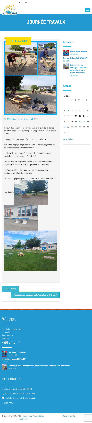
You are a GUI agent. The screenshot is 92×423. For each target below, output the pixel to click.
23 (65, 127)
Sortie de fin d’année (78, 51)
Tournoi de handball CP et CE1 (75, 58)
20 (80, 121)
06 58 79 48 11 (9, 402)
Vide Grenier (11, 288)
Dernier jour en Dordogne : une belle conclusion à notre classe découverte (78, 69)
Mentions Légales (69, 416)
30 (64, 132)
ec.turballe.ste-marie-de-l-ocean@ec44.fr (20, 398)
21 (84, 121)
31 (68, 132)
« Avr (65, 139)
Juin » (70, 139)
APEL (36, 119)
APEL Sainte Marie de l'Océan (18, 119)
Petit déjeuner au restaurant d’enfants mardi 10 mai (35, 295)
